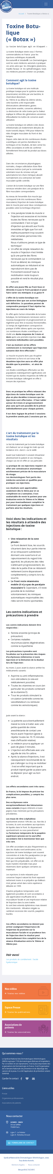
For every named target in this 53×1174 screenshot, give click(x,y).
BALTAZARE (29, 1170)
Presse (4, 1093)
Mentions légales (18, 1165)
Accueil (21, 14)
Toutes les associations (19, 1032)
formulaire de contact (22, 1143)
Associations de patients (11, 1103)
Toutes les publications (18, 1012)
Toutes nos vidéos (16, 993)
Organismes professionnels (12, 1098)
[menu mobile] (46, 4)
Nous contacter (34, 1165)
